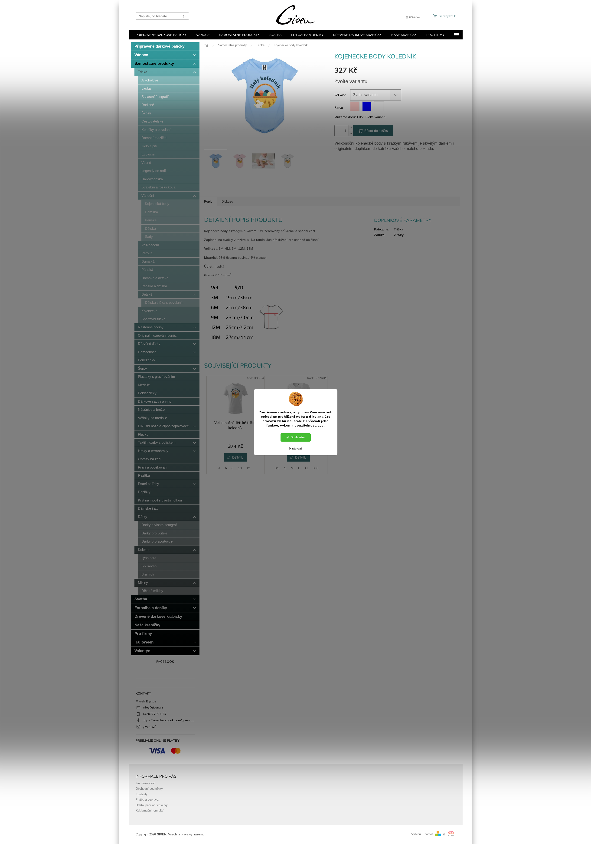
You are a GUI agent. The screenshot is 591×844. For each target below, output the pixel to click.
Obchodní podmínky (149, 788)
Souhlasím (298, 437)
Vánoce (141, 55)
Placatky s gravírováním (156, 376)
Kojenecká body (157, 204)
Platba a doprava (147, 799)
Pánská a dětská (154, 286)
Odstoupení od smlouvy (152, 805)
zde (321, 425)
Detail (237, 457)
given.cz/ (149, 726)
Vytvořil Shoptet (422, 834)
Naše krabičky (147, 625)
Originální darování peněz (157, 335)
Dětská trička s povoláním (165, 302)
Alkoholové (149, 80)
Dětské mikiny (152, 591)
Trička (142, 72)
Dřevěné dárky (149, 344)
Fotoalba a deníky (150, 608)
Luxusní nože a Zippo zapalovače (163, 426)
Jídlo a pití (149, 146)
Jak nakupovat (145, 783)
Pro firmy (143, 633)
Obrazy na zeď (149, 459)
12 (248, 468)
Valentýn (142, 651)
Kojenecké (149, 311)
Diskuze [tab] (227, 201)
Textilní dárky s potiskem (157, 442)
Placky (143, 434)
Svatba (140, 599)
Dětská (150, 228)
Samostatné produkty (154, 63)
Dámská (151, 212)
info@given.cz (153, 707)
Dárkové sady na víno (154, 401)
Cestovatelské (152, 121)
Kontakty (142, 794)
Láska (146, 88)
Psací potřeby (148, 484)
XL (307, 468)
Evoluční (148, 154)
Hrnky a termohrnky (153, 451)
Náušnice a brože (151, 409)
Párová (146, 253)
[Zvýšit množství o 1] (351, 128)
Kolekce (144, 550)
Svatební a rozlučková (158, 187)
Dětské (146, 294)
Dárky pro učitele (154, 533)
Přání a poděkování (152, 467)
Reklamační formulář (149, 810)
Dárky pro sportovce (157, 541)
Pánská (151, 220)
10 (240, 468)
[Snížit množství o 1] (351, 133)
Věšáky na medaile (152, 418)
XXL (316, 468)
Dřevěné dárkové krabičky (158, 616)
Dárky (142, 517)
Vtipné (146, 163)
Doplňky (144, 492)
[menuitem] (161, 34)
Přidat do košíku (376, 131)
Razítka (144, 475)
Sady (149, 237)
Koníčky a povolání (155, 130)
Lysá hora (148, 558)
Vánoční (147, 195)
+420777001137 (155, 714)
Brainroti (147, 574)
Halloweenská (152, 179)
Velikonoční (150, 245)
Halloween (143, 642)
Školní (146, 113)
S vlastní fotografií (155, 97)
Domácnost (147, 352)
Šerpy (142, 368)
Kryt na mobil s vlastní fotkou (160, 500)
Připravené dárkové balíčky (159, 46)
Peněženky (146, 360)
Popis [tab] (208, 201)
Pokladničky (147, 393)
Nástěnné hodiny (150, 327)
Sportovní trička (153, 319)
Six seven (149, 566)
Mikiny (143, 583)
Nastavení (295, 448)
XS (277, 468)
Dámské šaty (148, 508)
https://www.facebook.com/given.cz (168, 720)
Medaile (144, 385)
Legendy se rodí (153, 171)
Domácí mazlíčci (154, 138)
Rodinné (147, 105)
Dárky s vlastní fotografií (159, 525)
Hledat (185, 16)
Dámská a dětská (154, 278)
